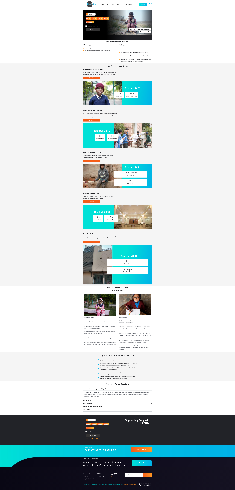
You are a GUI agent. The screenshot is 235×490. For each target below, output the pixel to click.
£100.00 (94, 18)
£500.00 (106, 18)
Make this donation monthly (94, 26)
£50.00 (88, 18)
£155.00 (100, 18)
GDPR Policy (100, 473)
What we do (104, 4)
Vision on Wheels (116, 4)
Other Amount (89, 22)
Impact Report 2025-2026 (88, 479)
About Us (85, 476)
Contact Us (113, 477)
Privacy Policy (100, 476)
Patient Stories (128, 4)
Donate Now (93, 29)
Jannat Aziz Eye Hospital (89, 473)
